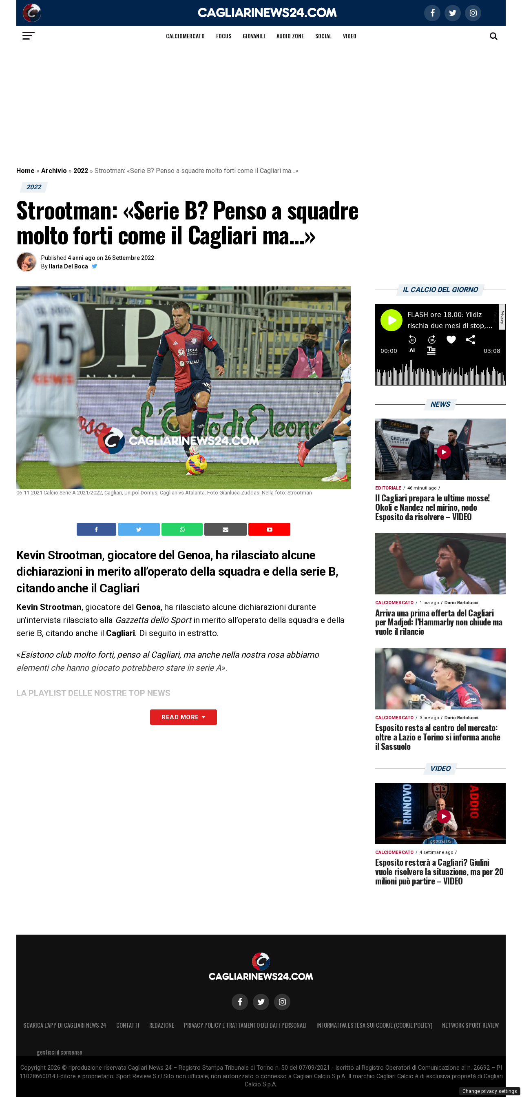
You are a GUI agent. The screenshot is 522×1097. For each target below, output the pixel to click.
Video (349, 35)
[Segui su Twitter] (261, 1002)
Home (25, 171)
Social (323, 35)
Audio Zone (290, 35)
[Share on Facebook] (97, 529)
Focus (223, 35)
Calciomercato (185, 35)
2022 (80, 171)
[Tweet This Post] (139, 529)
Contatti (127, 1025)
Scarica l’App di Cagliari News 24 (64, 1025)
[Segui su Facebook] (240, 1002)
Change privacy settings (489, 1091)
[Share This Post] (183, 529)
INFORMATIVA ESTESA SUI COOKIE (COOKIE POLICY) (374, 1025)
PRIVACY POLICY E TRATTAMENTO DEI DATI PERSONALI (245, 1025)
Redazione (161, 1025)
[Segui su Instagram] (282, 1002)
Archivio (54, 171)
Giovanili (254, 35)
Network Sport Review (470, 1025)
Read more (180, 717)
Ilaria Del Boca (68, 266)
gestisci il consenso (59, 1052)
